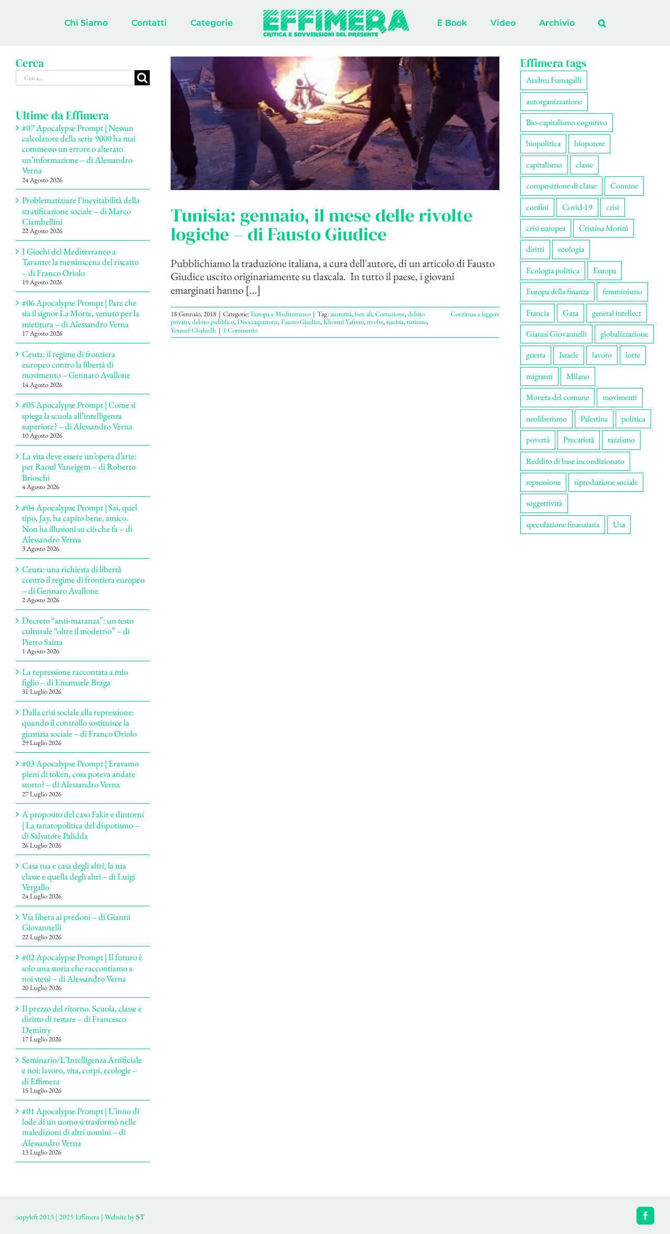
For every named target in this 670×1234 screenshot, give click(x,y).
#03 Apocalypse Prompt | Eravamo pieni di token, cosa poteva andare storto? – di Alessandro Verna (80, 774)
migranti (539, 376)
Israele (568, 354)
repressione (543, 481)
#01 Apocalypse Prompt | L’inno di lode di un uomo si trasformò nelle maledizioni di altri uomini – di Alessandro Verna (80, 1127)
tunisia (395, 321)
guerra (535, 354)
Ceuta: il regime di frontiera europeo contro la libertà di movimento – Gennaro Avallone (76, 364)
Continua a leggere (475, 313)
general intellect (616, 312)
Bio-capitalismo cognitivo (566, 122)
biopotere (589, 143)
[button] (559, 23)
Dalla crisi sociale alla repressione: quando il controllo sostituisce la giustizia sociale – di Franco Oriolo (79, 722)
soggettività (544, 502)
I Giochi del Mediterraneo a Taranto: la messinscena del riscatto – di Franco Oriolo (80, 262)
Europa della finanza (557, 291)
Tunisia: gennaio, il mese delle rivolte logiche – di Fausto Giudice (322, 225)
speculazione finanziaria (562, 524)
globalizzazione (624, 333)
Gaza (570, 312)
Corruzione (390, 313)
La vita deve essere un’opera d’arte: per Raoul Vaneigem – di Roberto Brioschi (79, 466)
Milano (577, 376)
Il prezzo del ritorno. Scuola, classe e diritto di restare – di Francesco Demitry (82, 1019)
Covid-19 (577, 207)
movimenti (619, 397)
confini (537, 207)
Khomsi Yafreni (343, 321)
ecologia (571, 248)
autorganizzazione (554, 101)
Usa (619, 524)
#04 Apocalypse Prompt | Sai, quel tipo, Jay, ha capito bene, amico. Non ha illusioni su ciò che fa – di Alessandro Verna (79, 523)
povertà (538, 439)
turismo (417, 321)
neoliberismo (546, 418)
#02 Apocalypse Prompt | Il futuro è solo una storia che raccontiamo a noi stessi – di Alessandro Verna (82, 967)
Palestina (594, 418)
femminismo (622, 291)
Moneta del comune (557, 397)
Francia (537, 312)
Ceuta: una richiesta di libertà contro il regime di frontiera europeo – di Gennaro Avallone (83, 579)
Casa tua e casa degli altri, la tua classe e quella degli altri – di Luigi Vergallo (78, 876)
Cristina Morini (603, 228)
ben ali (363, 313)
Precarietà (578, 439)
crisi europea (545, 228)
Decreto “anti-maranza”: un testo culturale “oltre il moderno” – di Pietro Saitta (77, 631)
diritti (535, 248)
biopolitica (543, 143)
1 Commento (240, 330)
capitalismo (544, 164)
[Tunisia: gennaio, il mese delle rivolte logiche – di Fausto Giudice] (335, 123)
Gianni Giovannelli (556, 333)
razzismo (621, 439)
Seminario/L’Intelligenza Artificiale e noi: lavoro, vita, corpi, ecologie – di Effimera (82, 1070)
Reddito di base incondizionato (575, 460)
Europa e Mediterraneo (280, 313)
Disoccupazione (257, 321)
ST (140, 1216)
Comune (624, 185)
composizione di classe (561, 185)
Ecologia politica (552, 270)
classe (584, 164)
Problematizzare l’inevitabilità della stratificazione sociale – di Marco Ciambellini (81, 210)
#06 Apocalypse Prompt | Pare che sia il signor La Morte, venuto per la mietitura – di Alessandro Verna (80, 313)
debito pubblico (213, 321)
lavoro (602, 354)
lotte (633, 354)
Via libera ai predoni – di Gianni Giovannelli (76, 922)
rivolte (375, 321)
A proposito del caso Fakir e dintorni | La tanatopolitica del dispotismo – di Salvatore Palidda (83, 824)
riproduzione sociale (606, 481)
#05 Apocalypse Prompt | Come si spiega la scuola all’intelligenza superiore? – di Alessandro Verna (79, 415)
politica (633, 418)
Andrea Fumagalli (554, 79)
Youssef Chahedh (193, 330)
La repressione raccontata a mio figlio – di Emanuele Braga (75, 677)
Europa (604, 270)
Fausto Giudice (300, 321)
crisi (612, 207)
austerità (341, 313)
